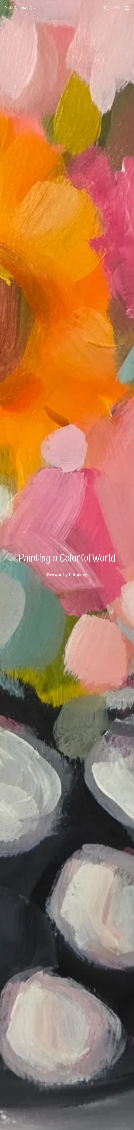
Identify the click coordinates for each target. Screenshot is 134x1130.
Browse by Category (67, 574)
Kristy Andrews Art (19, 8)
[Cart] (116, 7)
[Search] (106, 7)
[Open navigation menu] (127, 7)
